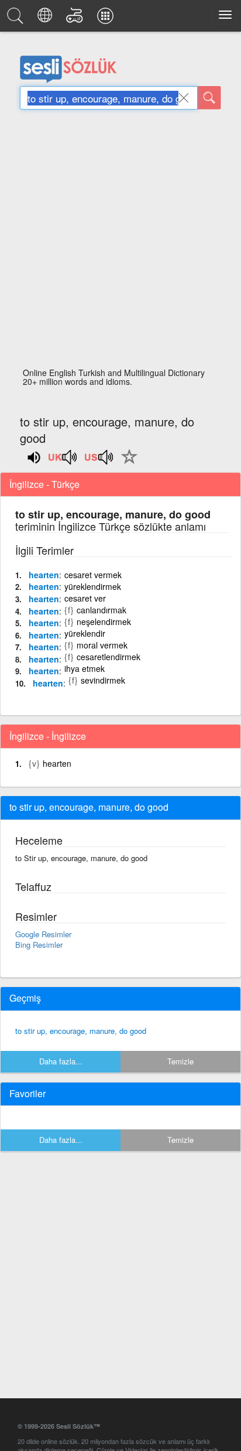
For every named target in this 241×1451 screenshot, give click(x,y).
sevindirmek (103, 680)
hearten (44, 575)
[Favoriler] (126, 463)
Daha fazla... (60, 1061)
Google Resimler (43, 934)
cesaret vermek (93, 575)
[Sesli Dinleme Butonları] (63, 461)
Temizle (180, 1061)
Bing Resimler (39, 944)
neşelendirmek (104, 621)
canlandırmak (101, 610)
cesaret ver (85, 598)
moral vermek (102, 645)
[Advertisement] (120, 242)
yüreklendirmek (92, 586)
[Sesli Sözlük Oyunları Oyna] (76, 18)
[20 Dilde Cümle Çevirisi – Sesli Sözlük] (46, 18)
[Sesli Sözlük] (17, 18)
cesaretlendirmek (108, 657)
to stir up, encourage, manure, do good (80, 1030)
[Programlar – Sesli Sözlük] (107, 18)
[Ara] (209, 98)
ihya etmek (84, 668)
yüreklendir (84, 633)
